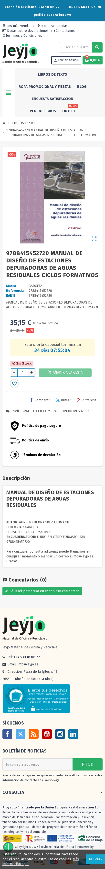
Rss (34, 734)
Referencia (15, 291)
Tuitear (66, 400)
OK (89, 764)
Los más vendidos (18, 26)
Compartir (42, 400)
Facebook (7, 734)
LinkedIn (73, 734)
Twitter (20, 734)
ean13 (11, 296)
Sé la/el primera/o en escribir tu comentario (42, 591)
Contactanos (65, 31)
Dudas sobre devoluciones (27, 31)
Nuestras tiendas (52, 26)
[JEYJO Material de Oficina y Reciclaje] (20, 53)
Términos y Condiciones (22, 36)
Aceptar (96, 859)
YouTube (47, 734)
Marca (11, 286)
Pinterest (89, 400)
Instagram (60, 734)
